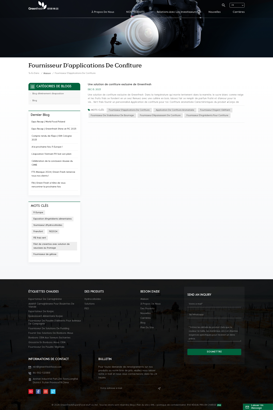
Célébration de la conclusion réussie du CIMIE (52, 163)
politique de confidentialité (171, 405)
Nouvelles (215, 12)
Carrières (239, 12)
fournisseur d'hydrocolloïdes (47, 225)
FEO (87, 309)
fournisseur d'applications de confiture (129, 110)
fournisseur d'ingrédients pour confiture (207, 115)
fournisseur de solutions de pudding (48, 328)
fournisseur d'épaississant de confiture (160, 115)
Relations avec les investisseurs (176, 12)
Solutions (90, 304)
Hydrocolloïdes (93, 299)
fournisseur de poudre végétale (46, 347)
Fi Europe (38, 213)
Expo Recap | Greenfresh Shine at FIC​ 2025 (54, 129)
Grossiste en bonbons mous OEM (46, 342)
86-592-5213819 (41, 373)
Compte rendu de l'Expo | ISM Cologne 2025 (52, 138)
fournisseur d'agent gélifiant (215, 110)
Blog (34, 101)
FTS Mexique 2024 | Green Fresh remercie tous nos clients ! (53, 174)
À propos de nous (102, 12)
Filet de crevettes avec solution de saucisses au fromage (51, 246)
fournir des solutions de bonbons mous (50, 333)
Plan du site (147, 328)
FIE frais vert (39, 238)
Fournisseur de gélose (44, 254)
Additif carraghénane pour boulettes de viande (51, 305)
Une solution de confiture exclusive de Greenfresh (119, 84)
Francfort (38, 232)
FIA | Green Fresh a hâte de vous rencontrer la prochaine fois (48, 185)
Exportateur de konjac (41, 311)
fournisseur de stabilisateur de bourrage (112, 115)
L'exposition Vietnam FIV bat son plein (51, 154)
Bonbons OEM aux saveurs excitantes (49, 338)
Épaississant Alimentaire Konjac (45, 316)
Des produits (147, 309)
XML (153, 405)
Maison (47, 73)
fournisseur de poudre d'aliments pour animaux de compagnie (54, 322)
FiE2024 (53, 232)
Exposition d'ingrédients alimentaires (52, 219)
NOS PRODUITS (135, 12)
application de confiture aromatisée (175, 110)
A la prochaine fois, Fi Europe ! (47, 147)
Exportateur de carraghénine (45, 299)
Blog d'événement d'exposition (48, 94)
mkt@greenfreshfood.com (47, 367)
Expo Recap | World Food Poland (48, 122)
